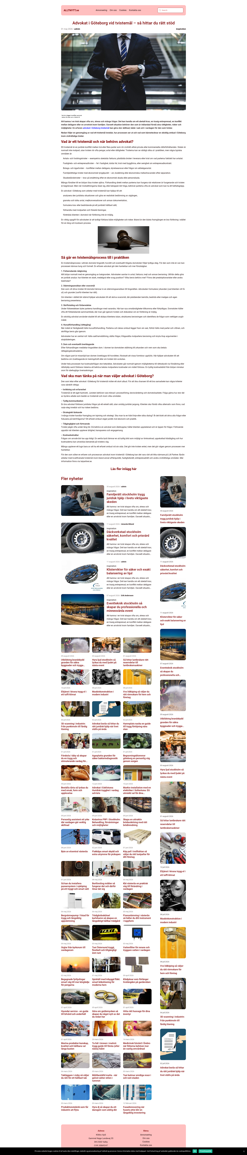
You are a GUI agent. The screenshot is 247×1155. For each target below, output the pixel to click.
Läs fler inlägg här (123, 469)
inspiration (181, 29)
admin (77, 29)
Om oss (113, 10)
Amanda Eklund (127, 524)
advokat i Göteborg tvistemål (96, 128)
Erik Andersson (127, 595)
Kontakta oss (135, 10)
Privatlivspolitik (205, 1151)
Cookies (122, 10)
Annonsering (101, 10)
